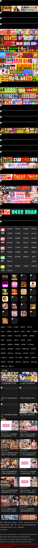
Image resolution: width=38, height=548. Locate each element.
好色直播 (25, 353)
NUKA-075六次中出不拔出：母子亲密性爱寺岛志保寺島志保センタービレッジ (28, 455)
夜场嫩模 (16, 344)
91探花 (18, 242)
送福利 (23, 331)
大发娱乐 (3, 349)
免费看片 (27, 357)
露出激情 (17, 257)
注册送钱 (9, 331)
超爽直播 (32, 336)
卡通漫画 (9, 257)
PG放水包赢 (17, 336)
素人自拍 (34, 233)
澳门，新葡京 (19, 357)
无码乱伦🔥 (18, 353)
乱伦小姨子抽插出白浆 (27, 415)
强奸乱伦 (17, 229)
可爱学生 (26, 247)
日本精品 (17, 233)
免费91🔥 (18, 362)
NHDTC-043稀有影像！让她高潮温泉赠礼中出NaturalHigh (27, 511)
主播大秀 (16, 340)
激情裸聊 (3, 353)
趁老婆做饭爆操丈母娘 (8, 383)
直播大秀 (3, 362)
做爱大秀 (33, 357)
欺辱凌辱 (9, 242)
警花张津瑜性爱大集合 (27, 398)
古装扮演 (9, 247)
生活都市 (9, 266)
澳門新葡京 (11, 349)
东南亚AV (34, 238)
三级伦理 (9, 233)
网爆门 (34, 257)
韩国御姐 (17, 238)
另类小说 (9, 270)
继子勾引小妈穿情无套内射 (9, 399)
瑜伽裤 (26, 252)
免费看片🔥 (25, 349)
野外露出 (34, 242)
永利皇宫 (17, 349)
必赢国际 (3, 336)
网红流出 (26, 242)
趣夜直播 (10, 344)
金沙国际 (11, 357)
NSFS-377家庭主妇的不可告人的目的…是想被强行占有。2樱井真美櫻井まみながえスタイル (9, 511)
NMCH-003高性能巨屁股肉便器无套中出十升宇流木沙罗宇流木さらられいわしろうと (9, 493)
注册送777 (16, 331)
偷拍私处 (3, 344)
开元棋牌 (16, 327)
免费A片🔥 (26, 362)
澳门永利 (29, 327)
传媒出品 (9, 261)
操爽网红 (25, 336)
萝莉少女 (34, 229)
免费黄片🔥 (4, 366)
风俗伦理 (34, 266)
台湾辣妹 (9, 238)
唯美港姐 (26, 238)
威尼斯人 (3, 327)
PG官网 (10, 327)
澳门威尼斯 (11, 362)
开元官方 (32, 353)
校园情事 (17, 266)
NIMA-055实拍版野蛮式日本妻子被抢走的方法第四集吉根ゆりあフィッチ (9, 473)
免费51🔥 (10, 353)
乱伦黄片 (29, 340)
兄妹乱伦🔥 (34, 362)
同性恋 (34, 261)
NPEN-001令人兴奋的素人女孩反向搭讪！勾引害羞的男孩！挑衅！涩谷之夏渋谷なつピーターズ (28, 474)
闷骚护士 (34, 252)
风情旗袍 (9, 252)
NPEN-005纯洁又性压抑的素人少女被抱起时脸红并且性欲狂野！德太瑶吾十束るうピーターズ (28, 437)
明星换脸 (17, 252)
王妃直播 (22, 340)
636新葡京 (33, 349)
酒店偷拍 (9, 340)
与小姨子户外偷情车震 (27, 383)
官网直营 (22, 327)
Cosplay (26, 233)
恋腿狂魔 (34, 247)
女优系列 (17, 247)
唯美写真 (26, 257)
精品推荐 (9, 229)
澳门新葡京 (31, 344)
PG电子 (3, 331)
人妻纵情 (26, 266)
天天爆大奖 (4, 357)
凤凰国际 (10, 336)
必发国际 (23, 344)
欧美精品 (26, 229)
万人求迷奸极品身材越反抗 (9, 415)
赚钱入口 (11, 366)
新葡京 (28, 331)
